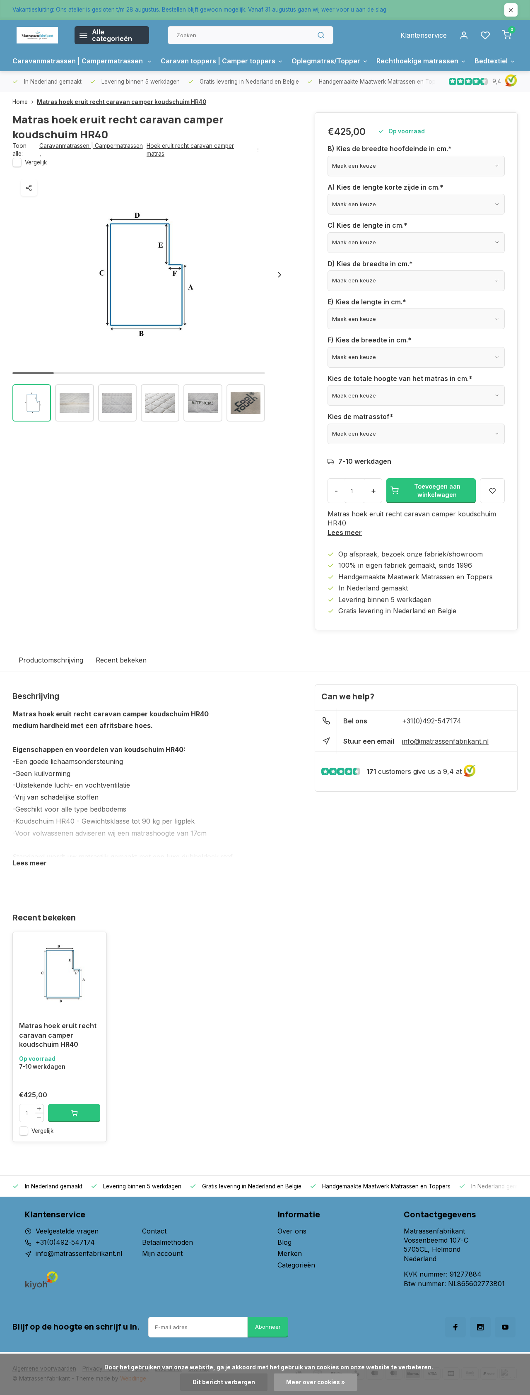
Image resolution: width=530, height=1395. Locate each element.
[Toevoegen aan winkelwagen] (74, 1113)
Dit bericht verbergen (224, 1382)
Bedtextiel (491, 61)
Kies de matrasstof (360, 416)
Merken (289, 1253)
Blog (284, 1242)
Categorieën (296, 1265)
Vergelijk (36, 162)
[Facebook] (455, 1327)
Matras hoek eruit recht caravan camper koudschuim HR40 (121, 102)
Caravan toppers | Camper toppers (218, 61)
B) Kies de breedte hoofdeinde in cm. (390, 149)
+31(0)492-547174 (431, 721)
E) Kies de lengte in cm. (367, 302)
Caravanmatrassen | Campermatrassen (78, 61)
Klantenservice (423, 35)
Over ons (291, 1231)
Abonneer (268, 1326)
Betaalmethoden (167, 1242)
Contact (154, 1231)
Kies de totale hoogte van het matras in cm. (400, 378)
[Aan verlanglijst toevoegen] (94, 944)
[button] (279, 274)
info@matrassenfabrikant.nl (445, 741)
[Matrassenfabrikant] (37, 35)
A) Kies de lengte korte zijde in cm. (385, 187)
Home (20, 102)
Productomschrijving (51, 660)
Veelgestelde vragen (67, 1231)
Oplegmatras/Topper (326, 61)
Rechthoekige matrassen (417, 61)
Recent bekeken (121, 660)
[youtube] (505, 1327)
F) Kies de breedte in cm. (370, 340)
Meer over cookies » (315, 1382)
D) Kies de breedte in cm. (370, 264)
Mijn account (162, 1253)
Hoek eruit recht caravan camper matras (190, 149)
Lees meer (345, 532)
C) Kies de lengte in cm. (367, 225)
